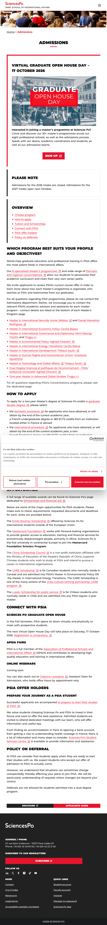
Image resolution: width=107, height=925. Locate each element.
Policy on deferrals (26, 237)
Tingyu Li (30, 337)
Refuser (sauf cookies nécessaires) (19, 482)
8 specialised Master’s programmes (34, 271)
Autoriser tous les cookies (87, 482)
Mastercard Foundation (27, 531)
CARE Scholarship (23, 570)
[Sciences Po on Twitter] (12, 873)
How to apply (23, 219)
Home (10, 32)
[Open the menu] (100, 5)
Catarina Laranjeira (52, 676)
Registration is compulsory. (31, 635)
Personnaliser (52, 482)
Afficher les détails (89, 471)
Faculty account (62, 890)
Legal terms (11, 901)
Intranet (58, 895)
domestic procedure (27, 411)
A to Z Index (11, 890)
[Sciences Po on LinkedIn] (7, 873)
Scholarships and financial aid (42, 500)
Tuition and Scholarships (30, 223)
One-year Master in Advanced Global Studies (37, 376)
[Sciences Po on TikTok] (30, 873)
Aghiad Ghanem (60, 341)
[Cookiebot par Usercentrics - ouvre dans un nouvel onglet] (91, 439)
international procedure (29, 427)
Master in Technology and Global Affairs (34, 363)
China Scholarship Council (28, 552)
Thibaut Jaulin (66, 350)
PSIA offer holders (26, 232)
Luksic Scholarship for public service (35, 592)
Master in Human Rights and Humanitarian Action (41, 355)
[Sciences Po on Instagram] (24, 873)
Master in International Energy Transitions (35, 346)
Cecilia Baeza (69, 328)
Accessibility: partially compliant (22, 906)
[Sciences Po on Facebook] (18, 873)
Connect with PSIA (26, 228)
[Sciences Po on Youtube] (35, 873)
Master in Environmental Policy (29, 341)
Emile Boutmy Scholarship (29, 521)
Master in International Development (32, 350)
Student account (62, 884)
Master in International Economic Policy (34, 328)
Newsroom (11, 895)
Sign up (51, 155)
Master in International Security (29, 320)
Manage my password (65, 901)
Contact (9, 884)
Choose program (25, 214)
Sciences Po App (62, 906)
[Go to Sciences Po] (19, 827)
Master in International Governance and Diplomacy (41, 333)
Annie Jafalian (59, 320)
